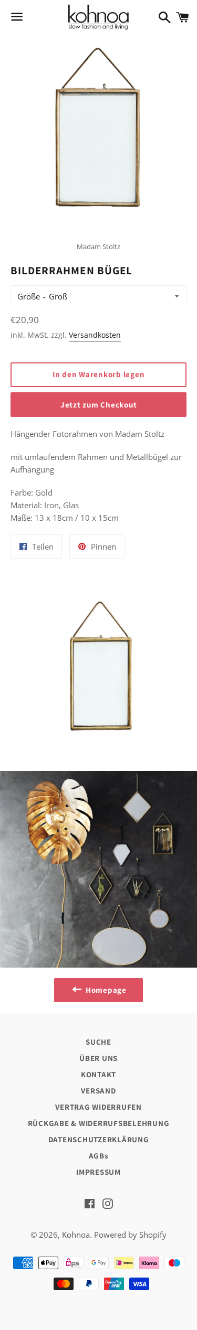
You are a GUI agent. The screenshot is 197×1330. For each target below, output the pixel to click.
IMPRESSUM (98, 1172)
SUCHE (98, 1042)
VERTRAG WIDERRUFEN (98, 1107)
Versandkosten (95, 335)
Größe (28, 296)
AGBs (99, 1156)
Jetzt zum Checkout (98, 405)
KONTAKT (98, 1074)
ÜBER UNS (98, 1058)
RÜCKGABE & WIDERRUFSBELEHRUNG (99, 1123)
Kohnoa (76, 1234)
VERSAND (98, 1091)
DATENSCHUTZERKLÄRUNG (98, 1139)
